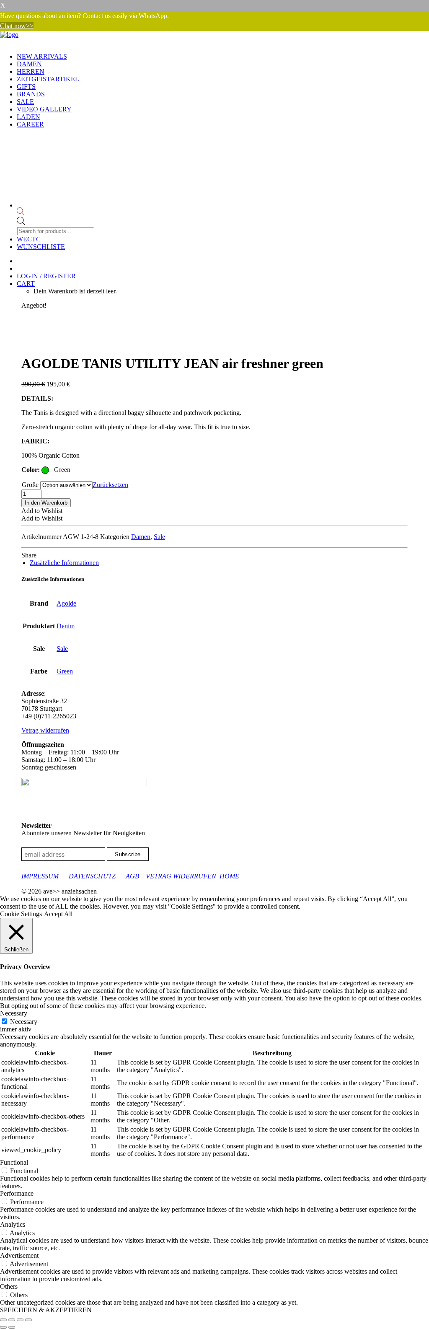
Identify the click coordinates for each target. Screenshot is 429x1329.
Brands (31, 94)
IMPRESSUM (40, 876)
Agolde (66, 603)
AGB (132, 876)
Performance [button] (17, 1193)
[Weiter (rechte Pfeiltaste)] (11, 1327)
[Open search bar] (56, 212)
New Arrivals (42, 56)
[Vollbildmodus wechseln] (11, 1320)
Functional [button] (14, 1162)
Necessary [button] (13, 1013)
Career (30, 124)
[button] (41, 510)
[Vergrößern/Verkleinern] (3, 1320)
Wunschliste (41, 246)
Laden (28, 116)
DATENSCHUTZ (92, 876)
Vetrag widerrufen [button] (45, 730)
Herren (30, 71)
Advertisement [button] (19, 1255)
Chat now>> (17, 25)
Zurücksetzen (110, 484)
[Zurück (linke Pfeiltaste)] (3, 1327)
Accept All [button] (58, 913)
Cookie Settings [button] (21, 913)
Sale (25, 101)
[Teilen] (20, 1320)
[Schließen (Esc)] (28, 1320)
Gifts (26, 86)
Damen (29, 63)
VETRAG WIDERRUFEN (182, 876)
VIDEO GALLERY (44, 109)
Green (65, 671)
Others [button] (9, 1286)
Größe (30, 484)
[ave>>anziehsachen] (214, 38)
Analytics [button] (12, 1224)
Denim (66, 626)
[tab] (64, 562)
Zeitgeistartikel (48, 79)
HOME (229, 876)
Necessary (23, 1021)
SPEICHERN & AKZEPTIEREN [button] (46, 1309)
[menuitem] (223, 56)
